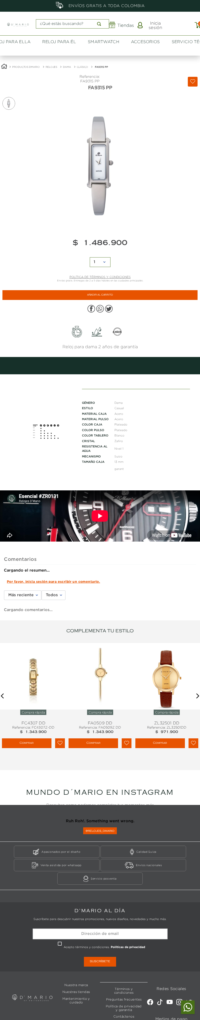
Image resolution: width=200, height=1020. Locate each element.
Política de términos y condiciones (100, 225)
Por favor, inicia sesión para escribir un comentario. (53, 537)
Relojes (51, 11)
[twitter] (109, 258)
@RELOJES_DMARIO (100, 801)
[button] (2, 666)
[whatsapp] (100, 258)
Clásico (82, 11)
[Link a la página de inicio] (4, 11)
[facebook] (91, 258)
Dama (67, 11)
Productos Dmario (26, 11)
